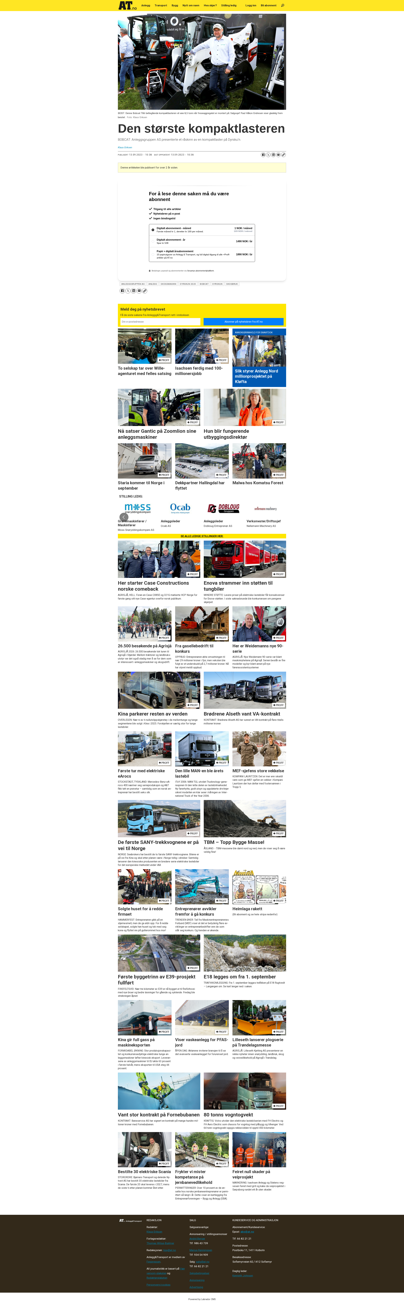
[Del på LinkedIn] (273, 154)
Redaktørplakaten (157, 1291)
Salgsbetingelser (199, 1286)
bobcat (204, 297)
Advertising (196, 1300)
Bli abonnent (268, 5)
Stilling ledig (228, 5)
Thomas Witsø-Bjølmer (160, 1256)
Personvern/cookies (158, 1298)
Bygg (175, 5)
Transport (161, 5)
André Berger (197, 1252)
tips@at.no (169, 1263)
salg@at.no (202, 1275)
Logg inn (251, 5)
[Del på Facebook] (263, 154)
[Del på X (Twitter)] (268, 154)
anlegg (153, 297)
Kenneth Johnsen (242, 1289)
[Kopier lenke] (283, 154)
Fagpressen (153, 1275)
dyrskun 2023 (188, 297)
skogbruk (232, 297)
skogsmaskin (168, 297)
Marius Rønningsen (201, 1263)
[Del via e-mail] (278, 154)
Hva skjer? (210, 5)
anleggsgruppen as (133, 297)
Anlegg (145, 5)
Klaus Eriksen (154, 1245)
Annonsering (197, 1293)
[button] (123, 530)
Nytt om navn (191, 5)
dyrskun (217, 297)
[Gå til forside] (128, 5)
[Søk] (283, 5)
